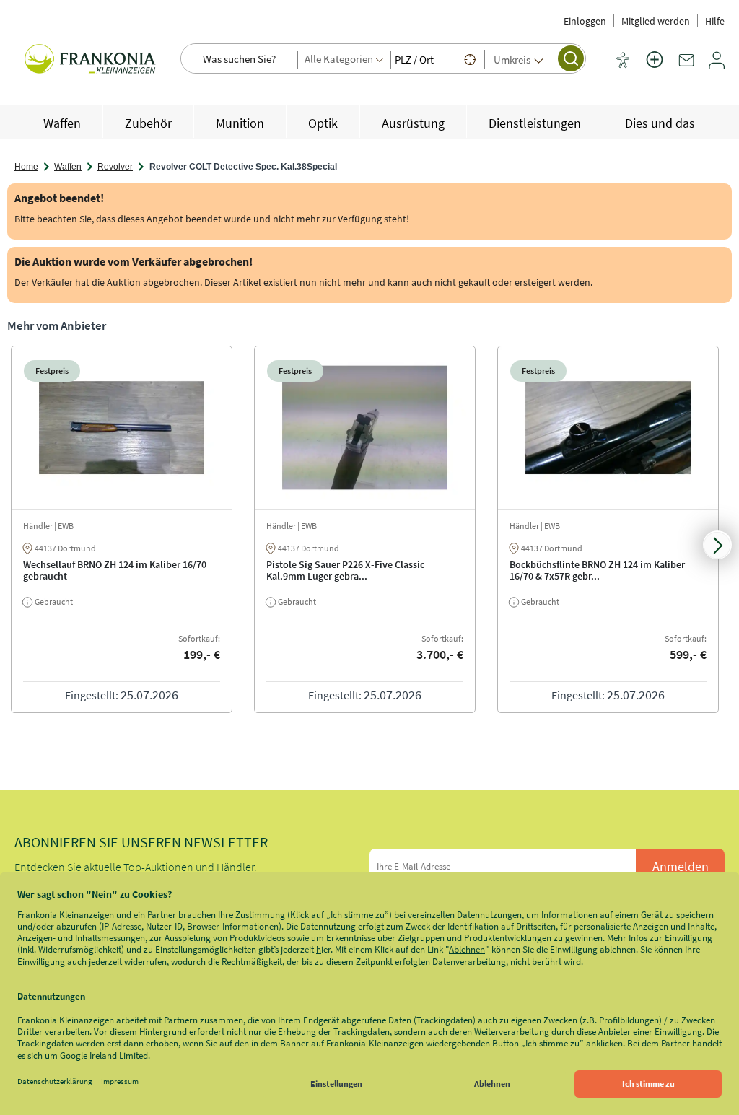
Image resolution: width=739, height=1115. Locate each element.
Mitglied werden (655, 20)
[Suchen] (571, 58)
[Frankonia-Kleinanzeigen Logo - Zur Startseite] (90, 63)
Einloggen (585, 20)
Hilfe (715, 20)
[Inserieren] (654, 68)
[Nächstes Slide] (717, 544)
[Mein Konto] (716, 65)
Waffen (68, 167)
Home (26, 167)
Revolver (115, 167)
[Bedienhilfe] (622, 61)
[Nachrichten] (686, 65)
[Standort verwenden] (469, 59)
